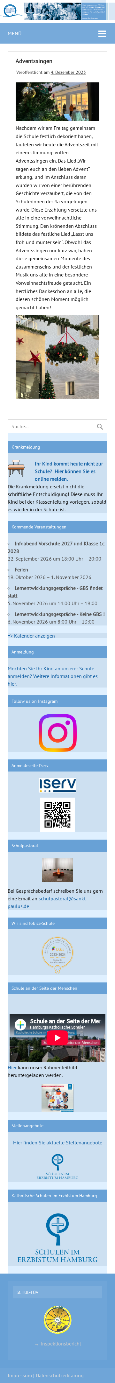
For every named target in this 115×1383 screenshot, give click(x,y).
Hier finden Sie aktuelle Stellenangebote (57, 1142)
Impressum (20, 1375)
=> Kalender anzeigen (31, 635)
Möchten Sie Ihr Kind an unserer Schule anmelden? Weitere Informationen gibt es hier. (53, 676)
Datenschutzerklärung (60, 1375)
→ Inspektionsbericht (57, 1343)
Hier (12, 1067)
